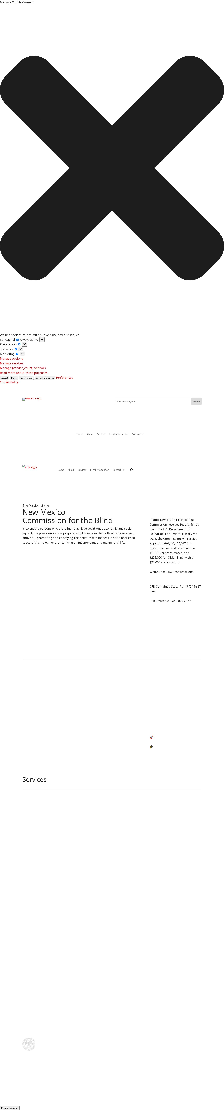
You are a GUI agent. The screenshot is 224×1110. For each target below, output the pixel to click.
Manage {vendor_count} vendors (23, 368)
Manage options (11, 358)
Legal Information (118, 434)
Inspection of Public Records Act (53, 695)
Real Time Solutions (89, 1089)
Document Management (149, 1089)
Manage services (11, 363)
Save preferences (45, 377)
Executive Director (103, 718)
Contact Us (138, 434)
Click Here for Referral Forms (112, 648)
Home (80, 434)
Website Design (117, 1089)
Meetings (96, 695)
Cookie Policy (9, 382)
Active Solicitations (43, 728)
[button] (112, 169)
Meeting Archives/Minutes (168, 695)
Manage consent (9, 1107)
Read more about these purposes (24, 373)
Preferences (26, 377)
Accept (4, 377)
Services (101, 434)
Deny (14, 377)
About (90, 434)
